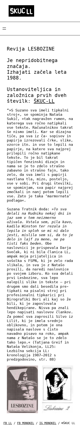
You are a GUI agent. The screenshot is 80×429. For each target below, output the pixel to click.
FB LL (7, 423)
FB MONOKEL (25, 423)
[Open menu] (4, 28)
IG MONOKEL (47, 423)
